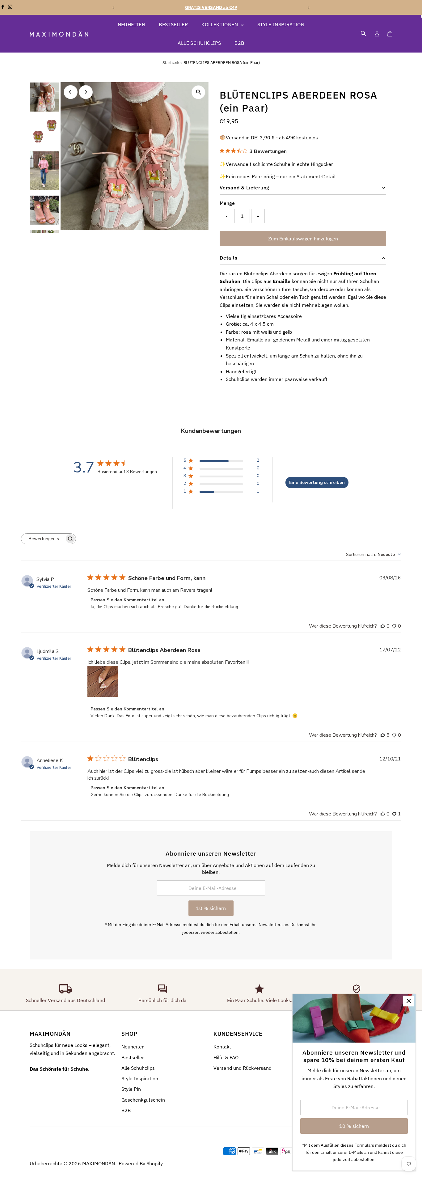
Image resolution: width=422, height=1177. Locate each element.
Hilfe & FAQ (225, 1057)
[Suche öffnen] (363, 33)
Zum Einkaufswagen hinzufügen (303, 238)
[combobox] (373, 554)
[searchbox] (43, 539)
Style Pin (131, 1089)
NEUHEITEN (132, 24)
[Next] (308, 8)
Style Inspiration (139, 1078)
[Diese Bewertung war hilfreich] (383, 735)
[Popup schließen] (408, 1001)
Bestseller (132, 1057)
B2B (239, 43)
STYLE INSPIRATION (281, 24)
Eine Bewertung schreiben (317, 482)
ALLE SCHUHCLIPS (199, 43)
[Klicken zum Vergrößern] (198, 92)
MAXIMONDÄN (98, 1163)
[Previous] (114, 8)
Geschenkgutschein (143, 1100)
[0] (389, 33)
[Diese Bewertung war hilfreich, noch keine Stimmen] (383, 626)
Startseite (171, 62)
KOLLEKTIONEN (220, 24)
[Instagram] (10, 7)
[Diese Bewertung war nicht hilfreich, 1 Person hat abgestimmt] (394, 814)
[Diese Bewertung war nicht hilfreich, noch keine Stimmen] (394, 626)
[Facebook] (3, 7)
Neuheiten (133, 1047)
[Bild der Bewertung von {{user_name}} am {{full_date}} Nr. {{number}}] (102, 681)
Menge (227, 203)
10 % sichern (211, 908)
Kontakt (222, 1047)
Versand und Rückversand (242, 1068)
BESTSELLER (173, 24)
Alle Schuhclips (138, 1068)
